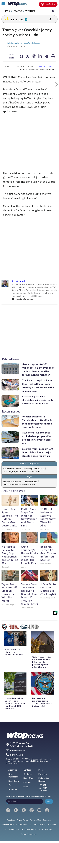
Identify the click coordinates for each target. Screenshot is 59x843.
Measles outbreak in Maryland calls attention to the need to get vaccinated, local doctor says (37, 421)
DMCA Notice (21, 825)
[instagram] (16, 810)
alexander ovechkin (12, 481)
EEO (30, 825)
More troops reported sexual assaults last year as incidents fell (42, 702)
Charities (27, 782)
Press (40, 770)
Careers (11, 785)
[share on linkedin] (40, 56)
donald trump (31, 481)
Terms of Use (35, 820)
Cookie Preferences (29, 834)
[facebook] (8, 810)
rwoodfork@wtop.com (32, 43)
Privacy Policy (22, 820)
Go (48, 801)
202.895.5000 (16, 755)
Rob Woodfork (14, 43)
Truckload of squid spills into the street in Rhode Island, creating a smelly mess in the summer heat (38, 385)
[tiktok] (31, 810)
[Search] (53, 11)
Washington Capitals (34, 468)
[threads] (47, 810)
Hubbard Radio (8, 825)
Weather (30, 11)
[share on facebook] (21, 56)
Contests (27, 770)
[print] (53, 56)
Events (26, 786)
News (7, 11)
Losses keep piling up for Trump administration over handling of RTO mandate (15, 703)
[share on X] (27, 56)
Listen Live (17, 19)
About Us (12, 770)
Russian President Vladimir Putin (19, 484)
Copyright (47, 820)
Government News (12, 468)
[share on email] (46, 56)
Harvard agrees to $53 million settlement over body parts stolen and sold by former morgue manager (38, 369)
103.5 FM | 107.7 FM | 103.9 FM (43, 788)
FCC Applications (12, 829)
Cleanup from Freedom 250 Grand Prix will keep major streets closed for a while (37, 452)
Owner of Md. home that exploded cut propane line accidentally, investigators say (37, 437)
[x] (24, 810)
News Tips (28, 778)
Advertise (12, 789)
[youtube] (39, 810)
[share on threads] (34, 56)
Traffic (17, 11)
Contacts (27, 774)
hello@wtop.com (18, 750)
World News (35, 471)
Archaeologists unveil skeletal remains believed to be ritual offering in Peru (38, 400)
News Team (13, 781)
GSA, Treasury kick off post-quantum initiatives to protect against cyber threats (41, 662)
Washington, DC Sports (15, 471)
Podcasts (42, 774)
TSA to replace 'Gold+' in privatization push (14, 652)
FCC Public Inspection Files (45, 825)
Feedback (11, 820)
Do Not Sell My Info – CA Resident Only (36, 829)
